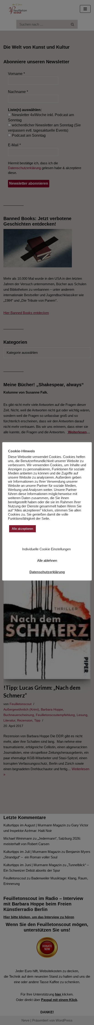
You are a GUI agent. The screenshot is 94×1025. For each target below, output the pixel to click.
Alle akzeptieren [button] (22, 528)
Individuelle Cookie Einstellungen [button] (46, 549)
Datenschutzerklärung (47, 572)
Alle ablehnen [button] (47, 560)
